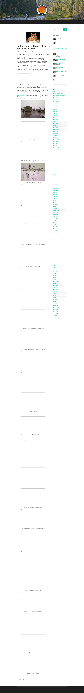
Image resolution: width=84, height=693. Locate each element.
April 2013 (55, 248)
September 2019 (56, 133)
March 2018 (55, 145)
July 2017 (55, 155)
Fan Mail (54, 89)
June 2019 (55, 135)
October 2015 (55, 190)
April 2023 (55, 117)
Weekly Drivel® (56, 101)
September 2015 (56, 192)
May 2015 (55, 200)
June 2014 (55, 220)
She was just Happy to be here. (60, 59)
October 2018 (55, 141)
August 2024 (55, 111)
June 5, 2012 (19, 51)
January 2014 (55, 230)
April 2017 (55, 161)
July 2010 (55, 315)
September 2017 (56, 151)
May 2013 (55, 246)
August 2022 (55, 119)
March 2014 (55, 226)
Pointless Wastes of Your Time (58, 93)
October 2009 (55, 333)
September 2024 (56, 109)
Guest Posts (55, 91)
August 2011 (55, 289)
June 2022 (55, 121)
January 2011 (55, 303)
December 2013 (56, 232)
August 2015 (55, 194)
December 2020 (56, 127)
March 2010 (55, 323)
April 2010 (55, 321)
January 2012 (55, 279)
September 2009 (56, 335)
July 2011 (55, 291)
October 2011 (55, 285)
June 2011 (55, 293)
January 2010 (55, 327)
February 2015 (55, 206)
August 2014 (55, 216)
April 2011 (55, 297)
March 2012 (55, 275)
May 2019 (55, 137)
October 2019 (55, 131)
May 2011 (55, 295)
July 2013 (55, 242)
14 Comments (31, 51)
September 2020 (56, 129)
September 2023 (56, 115)
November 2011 (56, 283)
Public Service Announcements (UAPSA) (60, 95)
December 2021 (56, 123)
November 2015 (56, 188)
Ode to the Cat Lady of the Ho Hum (61, 71)
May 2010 (55, 319)
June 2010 (55, 317)
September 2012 (56, 263)
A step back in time (59, 38)
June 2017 (55, 157)
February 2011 (55, 301)
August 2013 (55, 240)
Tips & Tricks (55, 99)
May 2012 (55, 271)
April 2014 (55, 224)
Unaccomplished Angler (24, 688)
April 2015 (55, 202)
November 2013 (56, 234)
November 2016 (56, 167)
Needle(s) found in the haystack (60, 63)
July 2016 (55, 174)
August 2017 (55, 153)
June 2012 (55, 269)
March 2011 (55, 299)
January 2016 (55, 184)
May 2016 (55, 178)
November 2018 (56, 139)
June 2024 (55, 113)
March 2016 (55, 180)
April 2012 (55, 273)
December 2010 (56, 305)
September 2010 (56, 311)
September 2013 (56, 238)
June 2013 (55, 244)
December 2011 (56, 281)
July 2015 (55, 196)
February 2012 (55, 277)
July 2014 (55, 218)
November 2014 (56, 210)
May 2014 (55, 222)
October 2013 (55, 236)
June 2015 (55, 198)
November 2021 (56, 125)
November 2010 (56, 307)
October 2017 (55, 149)
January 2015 (55, 208)
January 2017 (55, 165)
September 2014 (56, 214)
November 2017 (56, 147)
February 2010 (55, 325)
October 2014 (55, 212)
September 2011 (56, 287)
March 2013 (55, 250)
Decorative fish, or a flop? (60, 75)
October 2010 (55, 309)
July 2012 (55, 267)
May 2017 (55, 159)
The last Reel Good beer (59, 67)
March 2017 (55, 163)
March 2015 (55, 204)
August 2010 (55, 313)
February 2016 (55, 182)
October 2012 (55, 261)
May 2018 (55, 143)
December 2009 (56, 329)
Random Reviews (56, 97)
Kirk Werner (25, 51)
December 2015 (56, 186)
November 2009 (56, 331)
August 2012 (55, 265)
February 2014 (55, 228)
